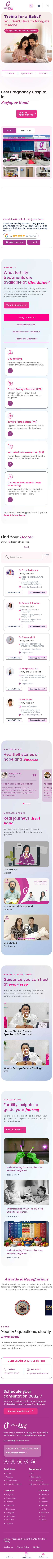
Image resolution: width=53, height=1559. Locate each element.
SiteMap (36, 1547)
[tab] (9, 130)
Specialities (27, 73)
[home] (14, 5)
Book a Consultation (15, 515)
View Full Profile (14, 592)
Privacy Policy (23, 1547)
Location (10, 73)
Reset (26, 547)
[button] (47, 6)
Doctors (43, 73)
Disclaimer (8, 1547)
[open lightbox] (26, 150)
